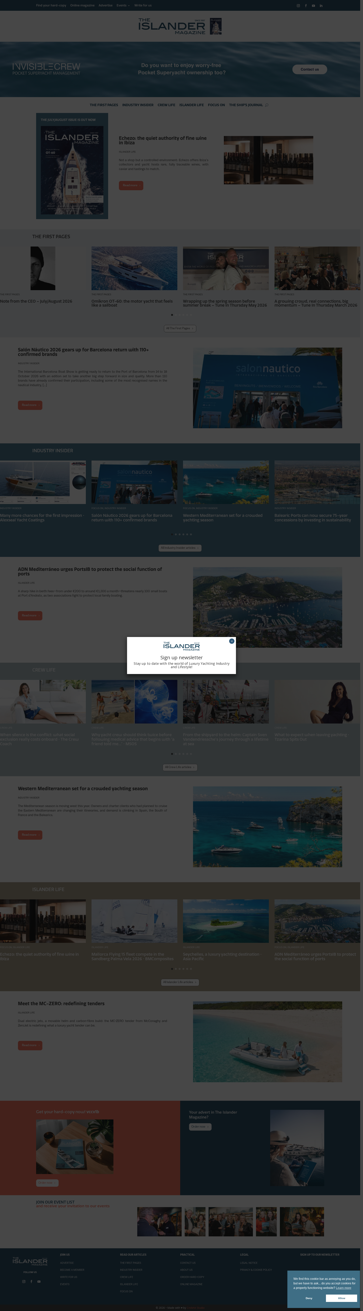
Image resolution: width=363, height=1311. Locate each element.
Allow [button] (341, 1298)
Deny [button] (309, 1298)
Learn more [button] (343, 1287)
